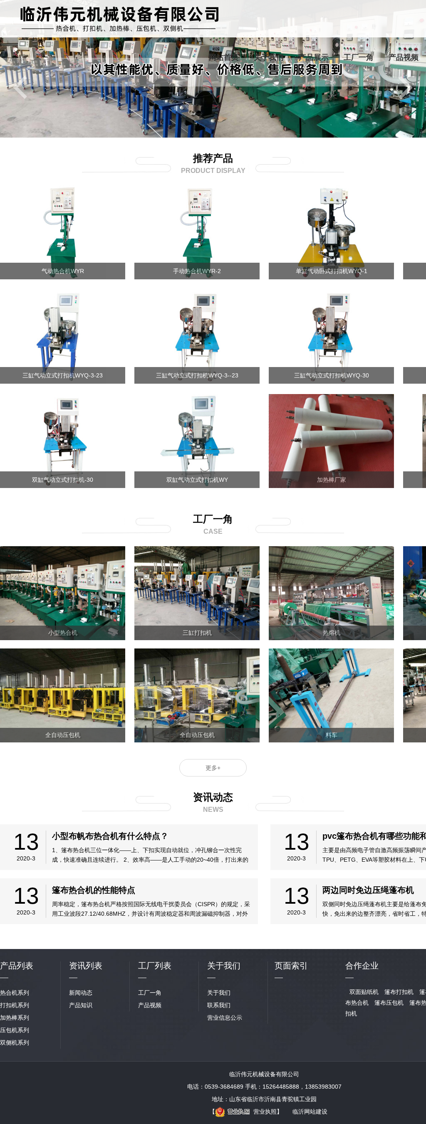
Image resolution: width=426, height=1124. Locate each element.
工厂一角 (359, 57)
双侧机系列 (14, 1042)
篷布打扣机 (399, 991)
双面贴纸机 (364, 991)
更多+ (213, 767)
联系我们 (218, 1005)
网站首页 (224, 57)
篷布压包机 (389, 1002)
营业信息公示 (224, 1017)
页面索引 (291, 965)
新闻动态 (80, 992)
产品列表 (16, 965)
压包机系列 (14, 1030)
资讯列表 (85, 965)
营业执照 (265, 1111)
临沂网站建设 (309, 1111)
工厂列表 (154, 965)
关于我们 (269, 57)
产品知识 (80, 1005)
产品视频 (404, 57)
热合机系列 (14, 992)
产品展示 (314, 57)
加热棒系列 (14, 1017)
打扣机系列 (14, 1005)
